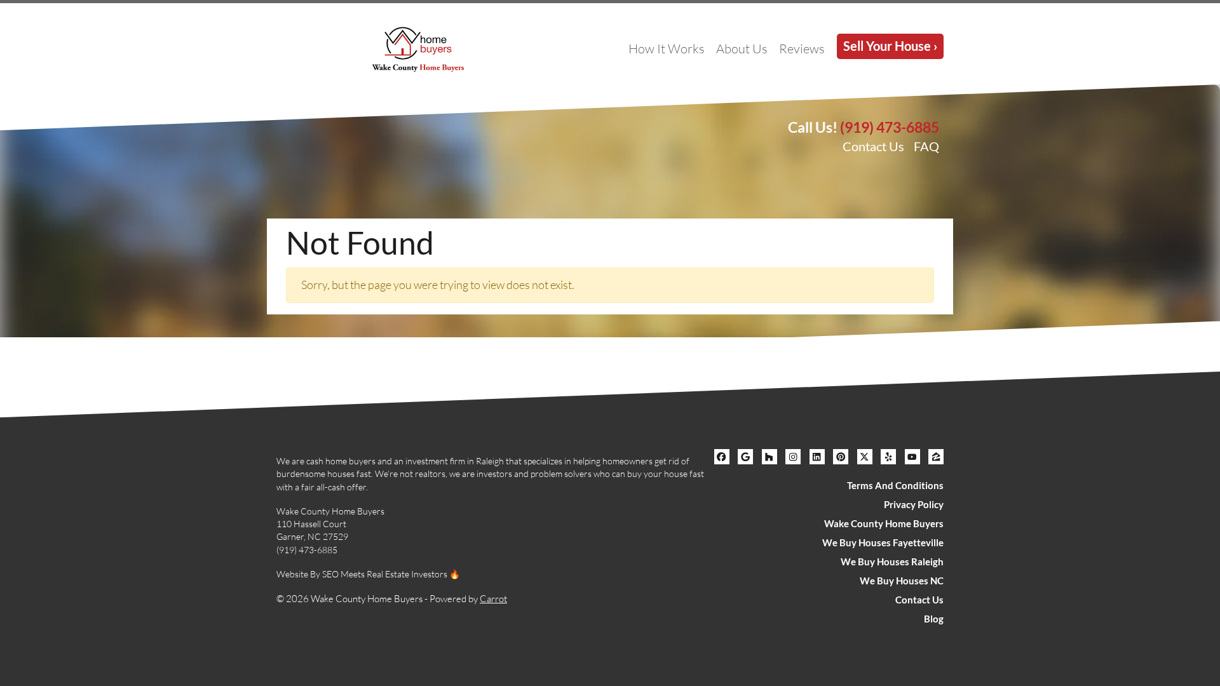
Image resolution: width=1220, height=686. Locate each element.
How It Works (666, 49)
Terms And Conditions (895, 485)
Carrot (493, 599)
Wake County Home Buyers (884, 523)
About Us (742, 49)
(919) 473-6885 (889, 127)
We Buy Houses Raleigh (892, 561)
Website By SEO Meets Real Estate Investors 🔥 (368, 573)
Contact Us (873, 146)
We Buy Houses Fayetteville (883, 542)
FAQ (926, 146)
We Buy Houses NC (902, 580)
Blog (934, 618)
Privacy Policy (914, 504)
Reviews (802, 49)
